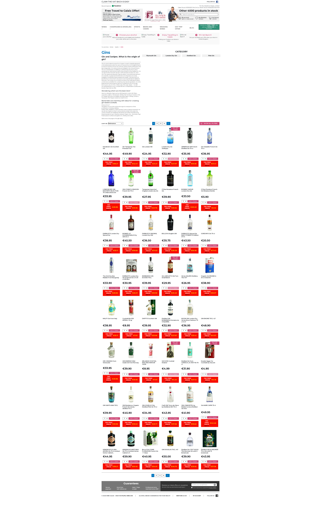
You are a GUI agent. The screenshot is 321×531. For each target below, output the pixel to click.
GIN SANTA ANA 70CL (110, 405)
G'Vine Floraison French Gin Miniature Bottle (209, 190)
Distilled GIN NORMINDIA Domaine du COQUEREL (170, 320)
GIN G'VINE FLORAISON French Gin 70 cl (130, 190)
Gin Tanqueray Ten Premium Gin (128, 147)
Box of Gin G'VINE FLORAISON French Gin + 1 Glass (150, 451)
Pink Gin (211, 55)
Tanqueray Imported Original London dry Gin (150, 190)
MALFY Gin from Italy (110, 318)
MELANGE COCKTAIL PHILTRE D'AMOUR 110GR (149, 362)
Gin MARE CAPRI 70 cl (208, 405)
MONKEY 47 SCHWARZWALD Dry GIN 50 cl (129, 235)
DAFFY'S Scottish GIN (149, 318)
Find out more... (108, 20)
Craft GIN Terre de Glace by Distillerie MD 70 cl (170, 406)
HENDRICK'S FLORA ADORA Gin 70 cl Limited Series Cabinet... (111, 451)
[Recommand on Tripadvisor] (116, 6)
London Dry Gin (171, 55)
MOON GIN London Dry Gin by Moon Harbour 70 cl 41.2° (189, 320)
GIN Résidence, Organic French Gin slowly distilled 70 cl (130, 407)
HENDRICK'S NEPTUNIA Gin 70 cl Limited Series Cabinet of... (130, 451)
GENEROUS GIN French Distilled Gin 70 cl (189, 147)
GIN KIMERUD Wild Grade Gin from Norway (130, 362)
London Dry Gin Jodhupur (167, 147)
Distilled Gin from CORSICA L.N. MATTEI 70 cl (190, 362)
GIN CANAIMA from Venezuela (109, 362)
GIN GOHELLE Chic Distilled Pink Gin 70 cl (149, 406)
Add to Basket (114, 158)
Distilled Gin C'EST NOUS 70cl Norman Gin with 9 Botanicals (189, 451)
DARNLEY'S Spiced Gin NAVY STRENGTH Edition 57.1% (190, 235)
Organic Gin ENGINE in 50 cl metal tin (208, 276)
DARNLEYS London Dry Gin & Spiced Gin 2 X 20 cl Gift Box (130, 277)
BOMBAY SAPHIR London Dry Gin (187, 190)
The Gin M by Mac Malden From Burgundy (111, 276)
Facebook (217, 2)
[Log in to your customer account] (179, 18)
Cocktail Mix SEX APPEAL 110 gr (128, 319)
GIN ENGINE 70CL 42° (208, 318)
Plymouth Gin (151, 55)
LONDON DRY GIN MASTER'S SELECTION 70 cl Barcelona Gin (110, 191)
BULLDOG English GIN (169, 233)
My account (197, 495)
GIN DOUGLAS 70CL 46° (170, 449)
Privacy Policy (212, 487)
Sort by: (105, 123)
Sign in (183, 19)
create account (189, 19)
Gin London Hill (147, 147)
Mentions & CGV (181, 495)
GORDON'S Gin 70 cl (208, 233)
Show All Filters (210, 123)
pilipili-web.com (127, 495)
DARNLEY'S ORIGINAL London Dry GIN (149, 234)
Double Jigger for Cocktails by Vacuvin (208, 362)
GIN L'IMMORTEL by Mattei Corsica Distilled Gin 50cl (189, 407)
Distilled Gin (191, 55)
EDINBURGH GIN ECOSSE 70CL (147, 276)
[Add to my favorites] (111, 135)
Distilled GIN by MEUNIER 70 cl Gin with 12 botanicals (209, 451)
